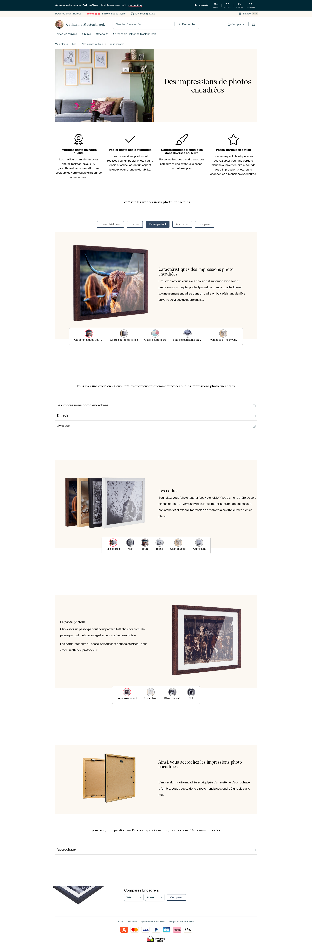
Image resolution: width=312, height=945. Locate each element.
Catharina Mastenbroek (85, 24)
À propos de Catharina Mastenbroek (134, 34)
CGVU (121, 921)
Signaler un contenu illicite (152, 921)
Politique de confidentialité (181, 921)
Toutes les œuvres (66, 34)
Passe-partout (157, 224)
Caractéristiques (110, 224)
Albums (86, 34)
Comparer (205, 224)
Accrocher (182, 224)
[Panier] (253, 24)
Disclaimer (132, 921)
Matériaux (102, 34)
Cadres (134, 224)
